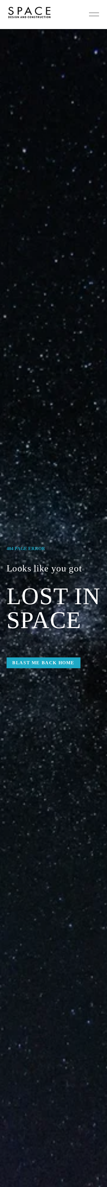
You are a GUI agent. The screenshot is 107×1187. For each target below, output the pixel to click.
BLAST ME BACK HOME (43, 662)
